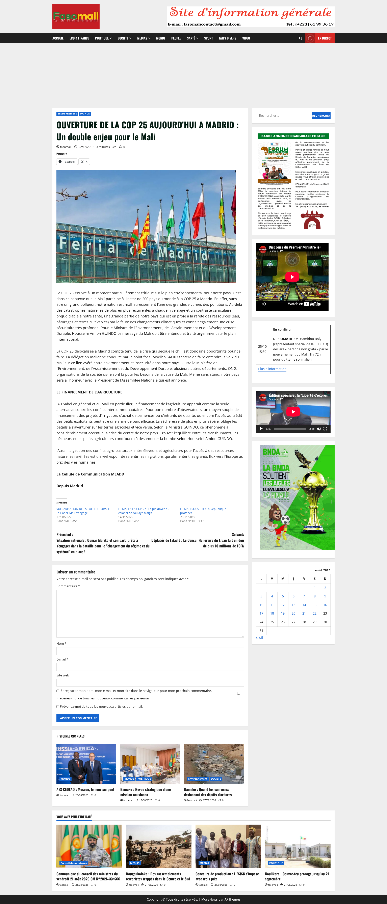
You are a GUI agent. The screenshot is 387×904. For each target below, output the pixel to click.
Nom (61, 643)
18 (272, 613)
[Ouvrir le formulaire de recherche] (300, 38)
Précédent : (103, 543)
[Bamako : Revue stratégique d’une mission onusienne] (150, 764)
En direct (325, 38)
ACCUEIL (57, 38)
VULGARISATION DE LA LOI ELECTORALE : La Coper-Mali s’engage (83, 511)
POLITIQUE (102, 38)
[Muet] (319, 429)
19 (283, 613)
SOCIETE (123, 38)
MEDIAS (142, 38)
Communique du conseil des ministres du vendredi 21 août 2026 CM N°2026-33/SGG (88, 876)
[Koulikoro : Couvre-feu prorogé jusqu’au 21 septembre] (298, 846)
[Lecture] (261, 429)
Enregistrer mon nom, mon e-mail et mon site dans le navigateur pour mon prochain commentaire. (136, 691)
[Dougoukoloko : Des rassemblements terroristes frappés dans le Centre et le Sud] (158, 846)
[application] (293, 412)
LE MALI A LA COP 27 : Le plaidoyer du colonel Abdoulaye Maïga (143, 511)
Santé (191, 38)
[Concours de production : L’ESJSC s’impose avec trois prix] (228, 846)
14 (304, 605)
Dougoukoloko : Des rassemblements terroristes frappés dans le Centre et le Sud (158, 876)
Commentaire (68, 586)
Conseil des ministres (74, 863)
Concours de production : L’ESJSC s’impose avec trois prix (227, 876)
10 (261, 605)
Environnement (67, 113)
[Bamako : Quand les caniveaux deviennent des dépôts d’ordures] (214, 764)
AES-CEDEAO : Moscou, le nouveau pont (85, 789)
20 (293, 613)
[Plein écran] (325, 429)
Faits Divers (227, 38)
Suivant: (197, 540)
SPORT (208, 38)
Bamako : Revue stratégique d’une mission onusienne (145, 792)
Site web (62, 675)
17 (261, 613)
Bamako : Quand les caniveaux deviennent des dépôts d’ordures (208, 792)
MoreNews (209, 899)
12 (283, 605)
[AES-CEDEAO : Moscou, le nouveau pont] (86, 764)
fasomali (66, 147)
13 (293, 605)
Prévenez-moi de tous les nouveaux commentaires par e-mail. (103, 698)
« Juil (259, 637)
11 (272, 605)
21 (304, 613)
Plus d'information (272, 369)
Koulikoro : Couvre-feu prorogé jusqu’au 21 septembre (297, 876)
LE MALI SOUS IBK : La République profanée (203, 511)
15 (314, 605)
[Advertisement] (193, 73)
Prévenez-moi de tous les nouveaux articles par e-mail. (101, 706)
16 (325, 605)
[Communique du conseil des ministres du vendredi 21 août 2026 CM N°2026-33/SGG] (89, 846)
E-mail (62, 659)
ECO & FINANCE (79, 38)
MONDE (160, 38)
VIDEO (246, 38)
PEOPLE (176, 38)
